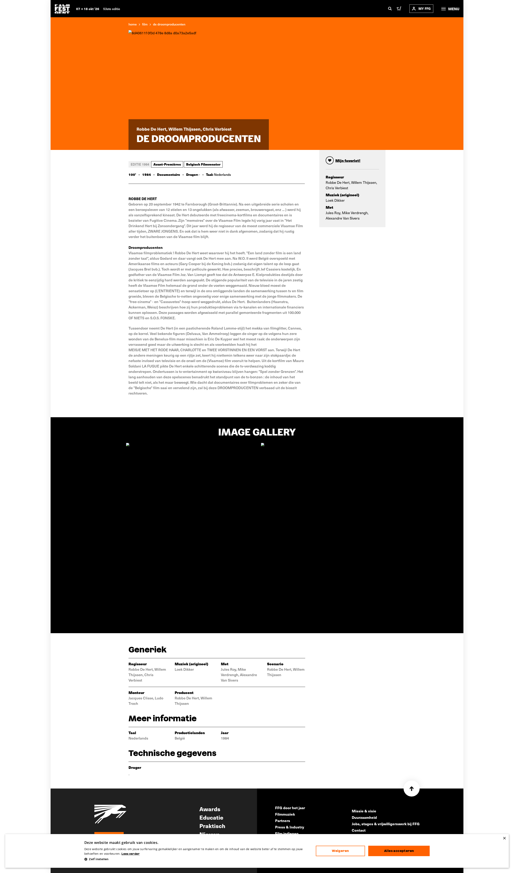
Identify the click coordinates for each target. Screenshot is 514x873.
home (132, 24)
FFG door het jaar (290, 807)
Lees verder (130, 853)
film (145, 24)
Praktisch (212, 826)
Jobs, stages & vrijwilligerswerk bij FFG (386, 823)
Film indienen (287, 833)
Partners (282, 820)
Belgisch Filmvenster (203, 164)
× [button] (504, 838)
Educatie (211, 817)
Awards (209, 809)
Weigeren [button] (340, 851)
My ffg (424, 8)
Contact (359, 830)
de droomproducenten (169, 24)
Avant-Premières (167, 164)
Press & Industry (289, 826)
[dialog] (257, 851)
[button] (196, 859)
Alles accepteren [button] (399, 851)
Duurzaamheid (364, 817)
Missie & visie (364, 810)
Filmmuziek (285, 814)
